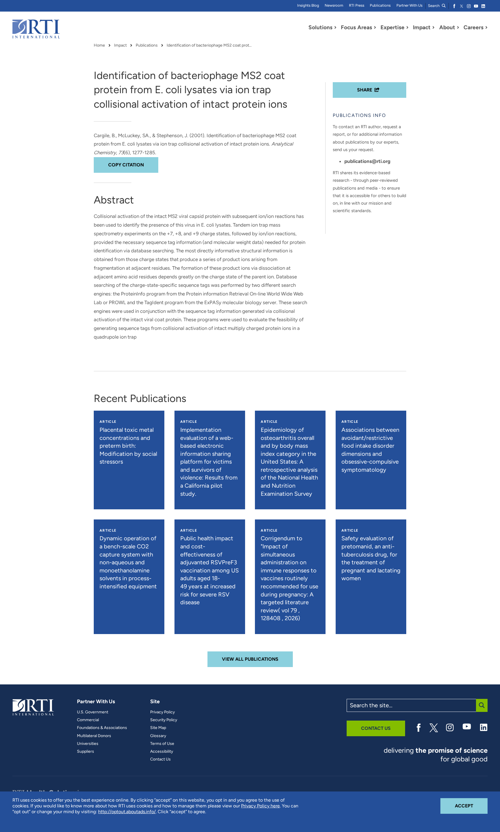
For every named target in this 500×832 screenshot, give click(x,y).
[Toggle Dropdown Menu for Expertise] (407, 27)
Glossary (158, 736)
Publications (380, 5)
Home (99, 45)
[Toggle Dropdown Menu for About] (458, 27)
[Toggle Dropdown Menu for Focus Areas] (375, 27)
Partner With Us (409, 5)
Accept (471, 806)
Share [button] (364, 90)
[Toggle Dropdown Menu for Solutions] (335, 27)
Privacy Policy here (260, 806)
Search (434, 5)
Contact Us (160, 759)
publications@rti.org (367, 161)
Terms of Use (162, 744)
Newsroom (334, 5)
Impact (120, 45)
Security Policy (163, 720)
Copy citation (126, 165)
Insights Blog (308, 5)
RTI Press (356, 5)
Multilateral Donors (94, 736)
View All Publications (250, 659)
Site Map (158, 728)
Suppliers (85, 752)
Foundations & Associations (102, 728)
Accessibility (161, 752)
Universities (87, 744)
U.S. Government (92, 712)
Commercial (88, 720)
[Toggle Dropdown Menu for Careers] (486, 27)
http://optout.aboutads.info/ (127, 811)
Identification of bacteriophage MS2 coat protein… (210, 45)
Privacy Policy (162, 712)
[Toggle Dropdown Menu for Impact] (433, 27)
